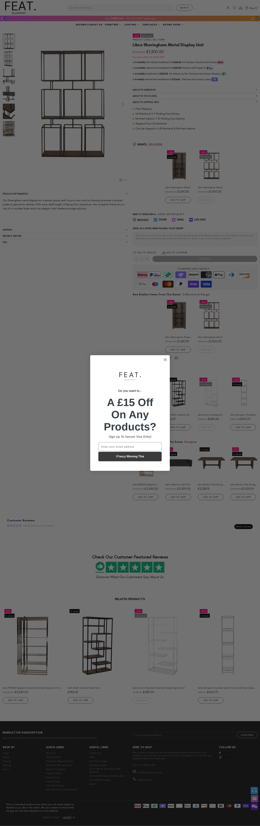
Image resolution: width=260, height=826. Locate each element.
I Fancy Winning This (130, 456)
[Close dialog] (165, 360)
